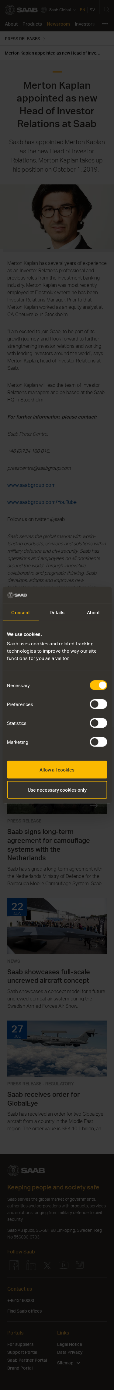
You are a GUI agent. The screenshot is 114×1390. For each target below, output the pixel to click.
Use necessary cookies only (57, 789)
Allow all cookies (57, 770)
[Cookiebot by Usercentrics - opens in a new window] (81, 595)
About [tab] (93, 612)
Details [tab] (57, 612)
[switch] (98, 704)
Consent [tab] (20, 612)
